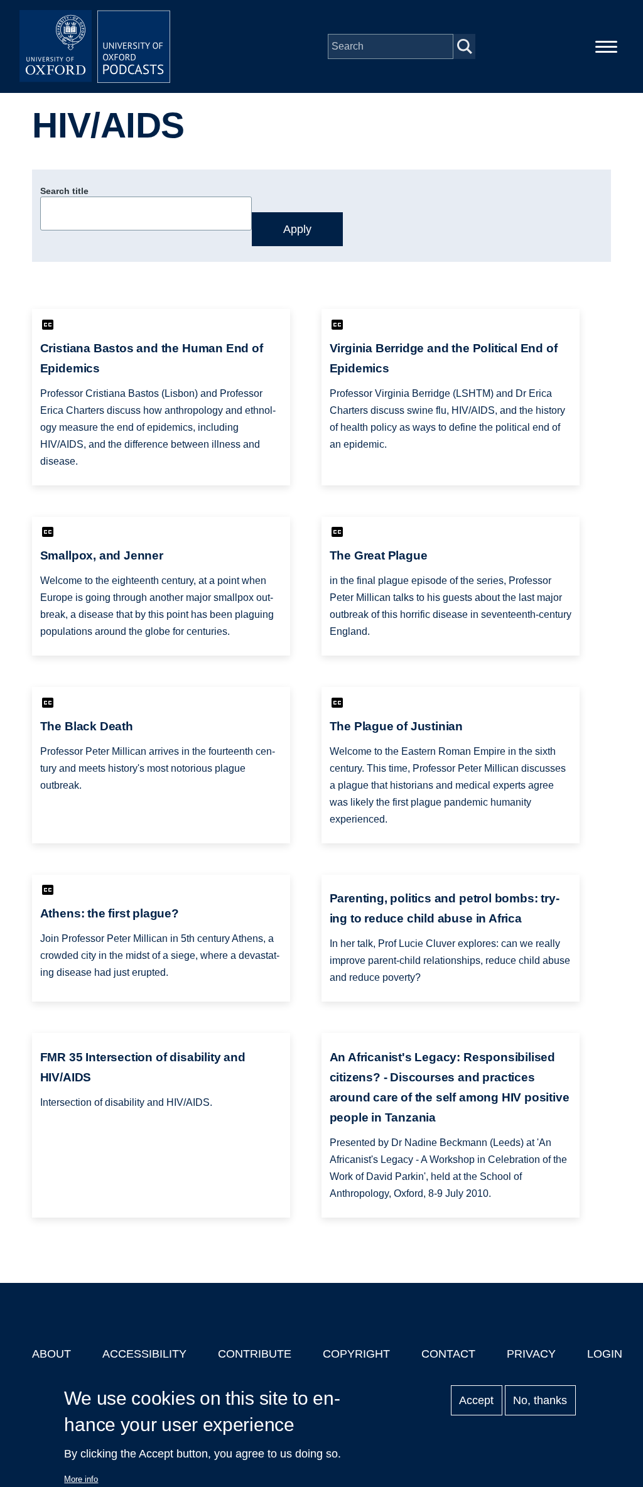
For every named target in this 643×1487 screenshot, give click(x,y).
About (51, 1354)
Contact (448, 1354)
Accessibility (144, 1354)
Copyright (356, 1354)
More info (81, 1479)
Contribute (254, 1354)
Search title (64, 191)
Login (604, 1354)
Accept (476, 1400)
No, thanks (540, 1400)
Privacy (531, 1354)
